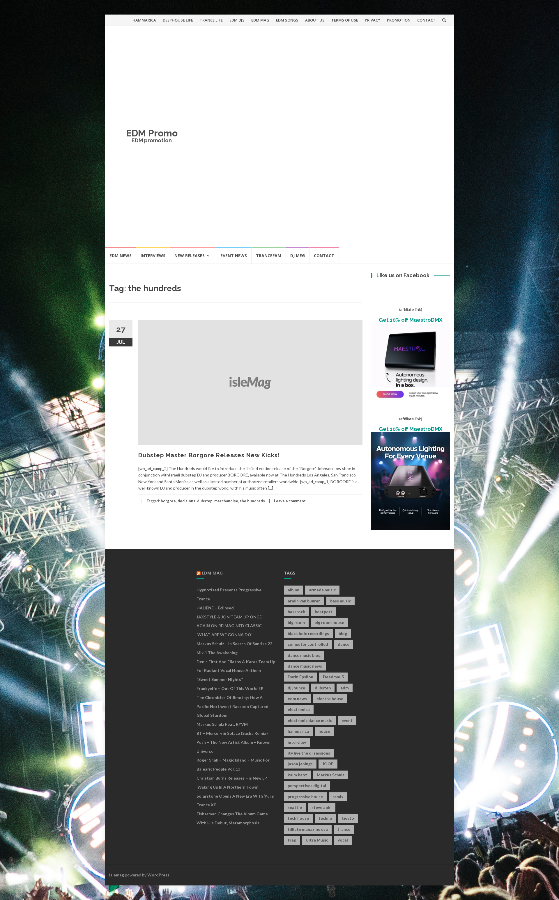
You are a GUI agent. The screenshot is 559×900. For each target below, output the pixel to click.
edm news (297, 698)
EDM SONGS (287, 20)
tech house (298, 818)
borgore (168, 501)
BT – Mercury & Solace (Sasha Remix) (232, 733)
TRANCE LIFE (211, 20)
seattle (295, 807)
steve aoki (322, 807)
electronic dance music (310, 720)
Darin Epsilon (300, 676)
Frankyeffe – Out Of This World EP (230, 688)
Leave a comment (290, 501)
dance (343, 644)
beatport (323, 611)
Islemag (116, 874)
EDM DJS (237, 20)
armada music (322, 589)
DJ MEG (297, 255)
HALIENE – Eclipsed (215, 607)
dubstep (205, 501)
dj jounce (296, 687)
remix (338, 796)
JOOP (328, 763)
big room (296, 622)
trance (343, 829)
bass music (340, 600)
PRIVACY (372, 20)
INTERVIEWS (153, 255)
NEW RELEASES (189, 255)
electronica (299, 709)
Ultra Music (317, 839)
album (293, 589)
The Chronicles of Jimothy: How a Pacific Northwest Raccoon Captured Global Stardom (232, 706)
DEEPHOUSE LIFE (178, 20)
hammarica (298, 731)
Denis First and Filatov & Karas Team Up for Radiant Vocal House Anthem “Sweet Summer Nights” (236, 670)
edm (344, 687)
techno (325, 818)
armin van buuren (304, 600)
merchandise (226, 501)
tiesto (348, 818)
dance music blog (304, 655)
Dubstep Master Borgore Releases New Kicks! (209, 455)
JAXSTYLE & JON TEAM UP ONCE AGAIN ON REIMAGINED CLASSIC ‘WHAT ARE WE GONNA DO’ (229, 625)
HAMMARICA (144, 20)
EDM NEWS (120, 255)
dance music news (305, 666)
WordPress (158, 874)
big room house (329, 622)
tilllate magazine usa (308, 829)
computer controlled (308, 644)
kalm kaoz (297, 774)
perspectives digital (307, 785)
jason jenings (300, 763)
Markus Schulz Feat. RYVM (222, 724)
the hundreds (252, 501)
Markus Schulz (330, 774)
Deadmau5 (333, 676)
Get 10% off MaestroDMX (411, 320)
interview (297, 742)
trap (292, 839)
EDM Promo (152, 133)
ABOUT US (315, 20)
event (347, 720)
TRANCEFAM (268, 255)
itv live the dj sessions (309, 752)
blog (343, 633)
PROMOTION (399, 20)
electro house (329, 698)
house (324, 731)
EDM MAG (260, 20)
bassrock (296, 611)
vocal (343, 839)
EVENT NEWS (233, 255)
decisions (186, 501)
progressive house (305, 796)
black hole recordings (308, 633)
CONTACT (426, 20)
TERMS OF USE (344, 20)
